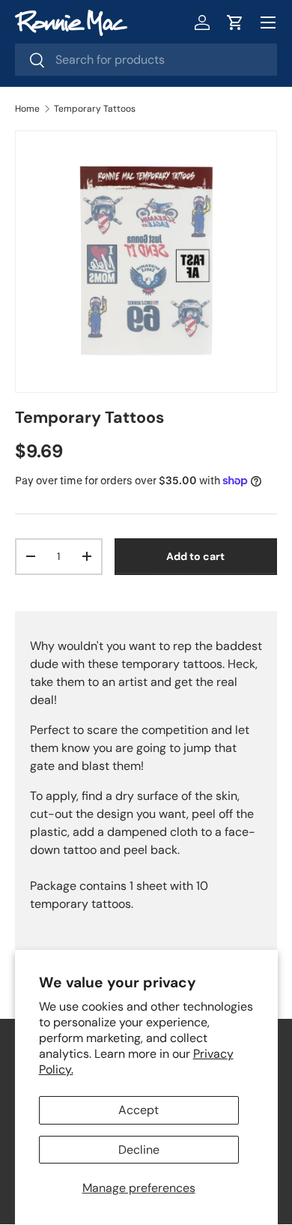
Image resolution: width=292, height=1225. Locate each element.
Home (27, 109)
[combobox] (146, 59)
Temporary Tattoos (95, 109)
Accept (138, 1110)
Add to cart (195, 556)
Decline (138, 1150)
